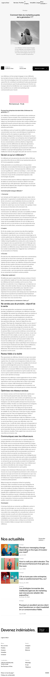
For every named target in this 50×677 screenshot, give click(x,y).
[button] (38, 3)
